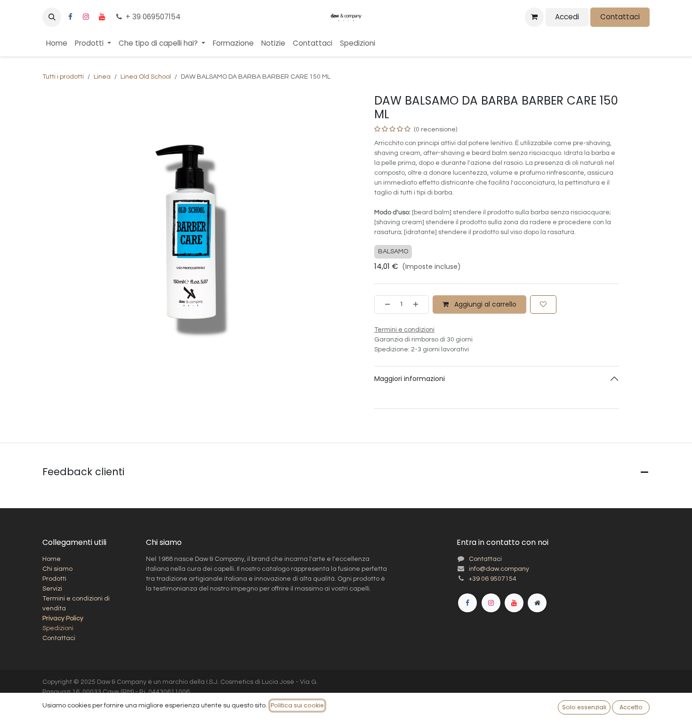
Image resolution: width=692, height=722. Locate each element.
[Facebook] (70, 17)
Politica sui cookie (297, 705)
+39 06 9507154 (492, 579)
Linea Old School (146, 76)
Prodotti (54, 579)
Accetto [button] (631, 707)
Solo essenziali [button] (584, 707)
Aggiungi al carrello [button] (484, 304)
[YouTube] (102, 17)
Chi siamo (57, 569)
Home (51, 559)
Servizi (52, 588)
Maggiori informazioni (409, 378)
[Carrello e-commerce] (534, 17)
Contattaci (620, 17)
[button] (51, 17)
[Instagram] (86, 17)
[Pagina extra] (537, 602)
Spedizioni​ (57, 628)
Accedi (567, 17)
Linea (102, 76)
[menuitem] (56, 43)
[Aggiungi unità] (418, 304)
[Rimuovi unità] (384, 304)
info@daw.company (499, 569)
